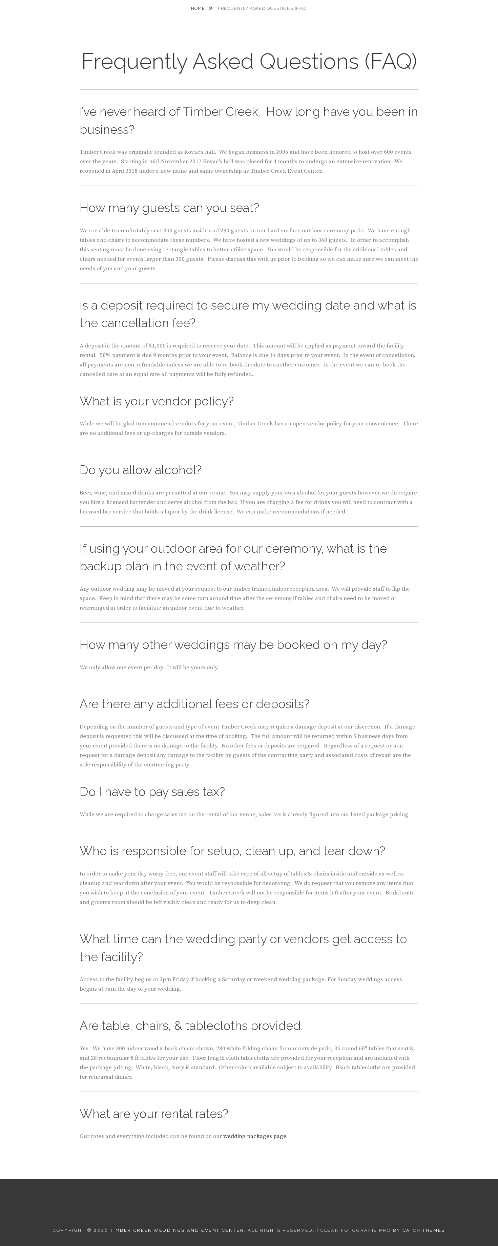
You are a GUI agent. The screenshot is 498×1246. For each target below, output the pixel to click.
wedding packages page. (255, 1136)
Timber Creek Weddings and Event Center (177, 1230)
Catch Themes (424, 1230)
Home (198, 8)
